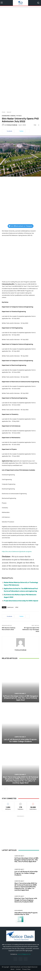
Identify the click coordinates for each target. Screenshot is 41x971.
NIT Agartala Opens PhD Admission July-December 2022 (30, 629)
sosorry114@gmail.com (24, 954)
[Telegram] (20, 959)
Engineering (6, 115)
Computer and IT (20, 693)
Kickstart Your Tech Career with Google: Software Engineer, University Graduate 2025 (25, 900)
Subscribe (33, 803)
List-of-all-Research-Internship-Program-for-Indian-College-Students (20, 740)
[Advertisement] (20, 24)
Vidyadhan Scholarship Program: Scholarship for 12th (26, 913)
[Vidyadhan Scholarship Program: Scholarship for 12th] (7, 912)
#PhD (16, 607)
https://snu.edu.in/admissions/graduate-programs (17, 551)
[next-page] (6, 789)
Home (3, 112)
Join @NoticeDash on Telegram (21, 226)
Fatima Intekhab (12, 125)
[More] (28, 131)
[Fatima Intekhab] (3, 125)
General (9, 112)
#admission (10, 607)
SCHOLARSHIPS (18, 910)
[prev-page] (3, 789)
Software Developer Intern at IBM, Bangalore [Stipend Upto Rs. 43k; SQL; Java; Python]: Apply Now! (20, 698)
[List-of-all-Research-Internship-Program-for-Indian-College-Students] (20, 723)
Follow (8, 803)
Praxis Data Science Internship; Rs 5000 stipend (21, 601)
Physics (19, 115)
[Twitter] (25, 959)
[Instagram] (15, 959)
